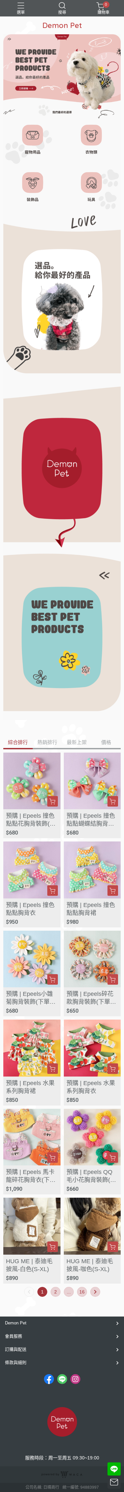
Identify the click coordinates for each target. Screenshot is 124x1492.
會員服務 (13, 1336)
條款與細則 (15, 1362)
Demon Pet (15, 1322)
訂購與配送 (15, 1349)
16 (82, 1291)
